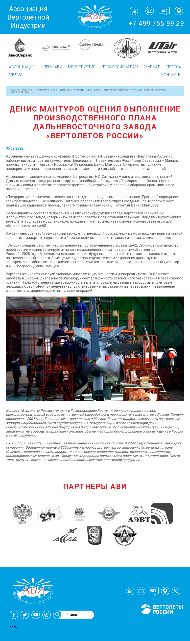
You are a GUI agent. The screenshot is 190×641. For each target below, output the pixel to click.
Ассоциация (22, 67)
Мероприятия (81, 67)
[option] (24, 47)
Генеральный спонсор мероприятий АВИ (161, 620)
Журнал (152, 67)
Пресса (173, 67)
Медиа (16, 74)
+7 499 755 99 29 (156, 23)
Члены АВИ (51, 67)
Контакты (171, 74)
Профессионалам (119, 67)
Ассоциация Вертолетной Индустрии (28, 17)
